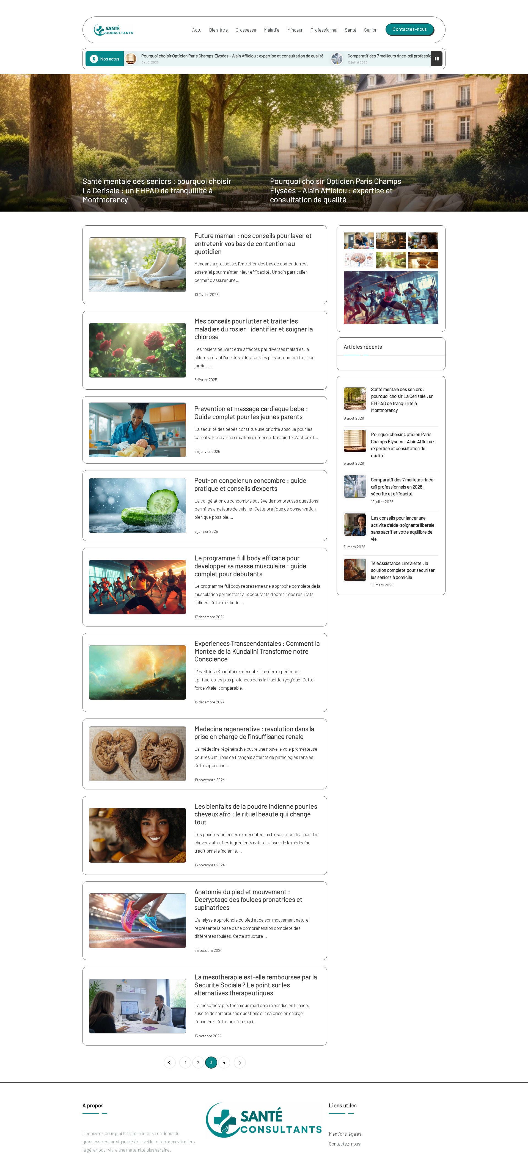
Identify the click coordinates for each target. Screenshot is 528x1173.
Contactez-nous (344, 1143)
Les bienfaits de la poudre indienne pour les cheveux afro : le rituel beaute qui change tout (255, 814)
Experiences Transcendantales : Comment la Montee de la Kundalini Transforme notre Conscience (257, 651)
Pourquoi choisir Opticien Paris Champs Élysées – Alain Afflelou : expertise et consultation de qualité (151, 55)
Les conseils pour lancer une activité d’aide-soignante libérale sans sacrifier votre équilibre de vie (403, 528)
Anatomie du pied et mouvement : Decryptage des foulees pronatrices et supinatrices (248, 899)
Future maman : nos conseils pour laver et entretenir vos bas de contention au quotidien (253, 243)
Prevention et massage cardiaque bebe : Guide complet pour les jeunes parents (251, 412)
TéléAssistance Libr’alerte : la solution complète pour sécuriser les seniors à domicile (403, 570)
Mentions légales (345, 1133)
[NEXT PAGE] (240, 1062)
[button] (410, 29)
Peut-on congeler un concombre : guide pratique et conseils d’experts (250, 484)
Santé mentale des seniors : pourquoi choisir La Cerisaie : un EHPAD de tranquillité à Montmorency (156, 190)
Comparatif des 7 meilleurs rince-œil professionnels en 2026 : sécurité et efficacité (341, 55)
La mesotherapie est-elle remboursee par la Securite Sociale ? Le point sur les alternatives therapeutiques (255, 985)
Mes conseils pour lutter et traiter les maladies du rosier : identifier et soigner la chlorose (253, 329)
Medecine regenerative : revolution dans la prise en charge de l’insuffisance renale (254, 733)
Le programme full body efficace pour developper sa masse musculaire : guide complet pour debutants (250, 566)
